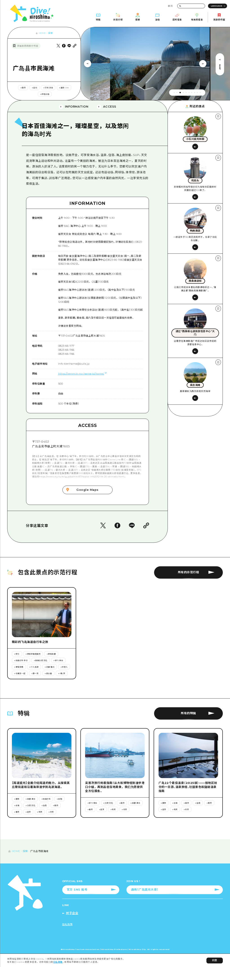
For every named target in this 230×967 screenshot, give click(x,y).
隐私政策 (58, 962)
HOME (42, 33)
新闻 (170, 6)
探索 (50, 33)
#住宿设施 (44, 94)
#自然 (23, 88)
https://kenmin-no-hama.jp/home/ (81, 373)
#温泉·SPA (64, 88)
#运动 (34, 88)
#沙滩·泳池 (48, 88)
